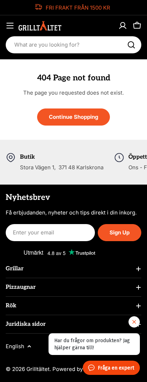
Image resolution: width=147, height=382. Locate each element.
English (15, 346)
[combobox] (73, 44)
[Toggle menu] (10, 25)
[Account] (122, 25)
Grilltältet (38, 369)
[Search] (131, 45)
